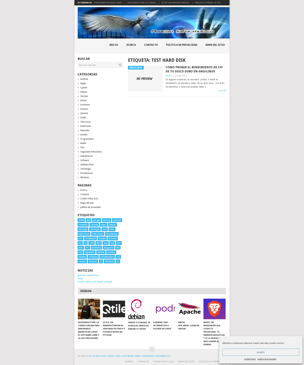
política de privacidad (266, 359)
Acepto (261, 352)
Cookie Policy (250, 359)
